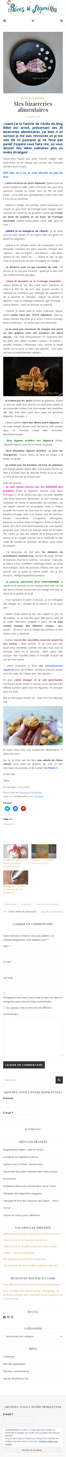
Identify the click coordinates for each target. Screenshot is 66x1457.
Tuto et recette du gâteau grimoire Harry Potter (30, 1246)
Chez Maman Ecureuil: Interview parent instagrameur (31, 1284)
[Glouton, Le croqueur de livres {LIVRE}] (43, 851)
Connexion (9, 1356)
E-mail (7, 961)
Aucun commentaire (52, 911)
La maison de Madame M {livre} (20, 1156)
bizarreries (27, 904)
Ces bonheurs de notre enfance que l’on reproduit (30, 1265)
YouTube (38, 796)
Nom (6, 946)
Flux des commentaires (16, 1371)
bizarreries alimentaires (47, 904)
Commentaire (10, 1014)
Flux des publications (14, 1363)
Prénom (8, 1098)
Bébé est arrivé (16, 128)
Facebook (25, 792)
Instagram (37, 792)
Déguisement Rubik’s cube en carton (23, 1149)
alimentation (11, 904)
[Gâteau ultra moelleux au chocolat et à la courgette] (15, 877)
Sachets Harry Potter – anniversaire (23, 1164)
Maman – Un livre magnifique (19, 1252)
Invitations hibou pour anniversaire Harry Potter (29, 1186)
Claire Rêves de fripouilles (22, 911)
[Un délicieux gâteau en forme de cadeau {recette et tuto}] (15, 851)
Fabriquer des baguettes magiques (22, 1193)
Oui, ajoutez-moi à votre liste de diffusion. (28, 1007)
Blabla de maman (33, 98)
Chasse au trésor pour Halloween (21, 1215)
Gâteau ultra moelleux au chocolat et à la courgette (14, 889)
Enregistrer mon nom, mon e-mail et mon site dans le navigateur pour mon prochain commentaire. (32, 999)
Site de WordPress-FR (15, 1378)
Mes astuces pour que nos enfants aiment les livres (31, 1233)
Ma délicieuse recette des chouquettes (25, 1259)
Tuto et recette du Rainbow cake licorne (25, 1240)
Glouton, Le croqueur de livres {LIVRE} (42, 861)
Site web (8, 977)
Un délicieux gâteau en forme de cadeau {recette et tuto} (15, 863)
